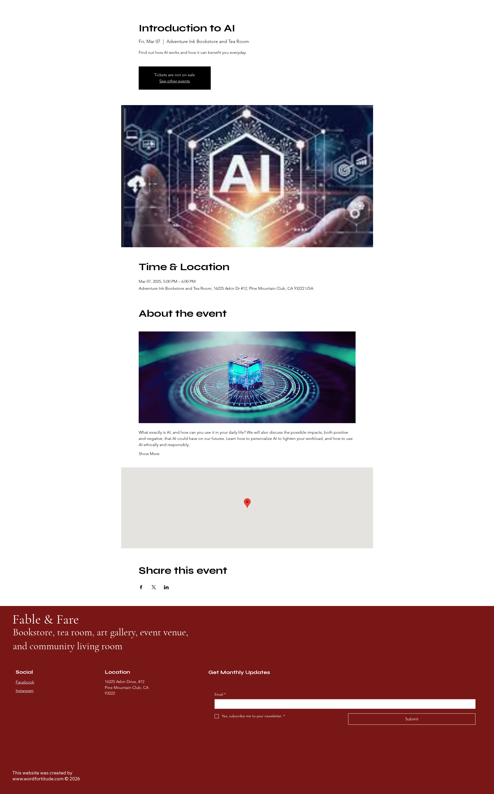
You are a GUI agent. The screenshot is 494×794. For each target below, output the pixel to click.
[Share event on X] (153, 587)
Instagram (25, 690)
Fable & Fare (47, 619)
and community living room (67, 646)
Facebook (25, 682)
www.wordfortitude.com (38, 779)
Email (220, 694)
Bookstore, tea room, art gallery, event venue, (100, 632)
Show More (149, 453)
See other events (174, 81)
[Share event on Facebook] (141, 587)
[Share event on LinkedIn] (166, 587)
